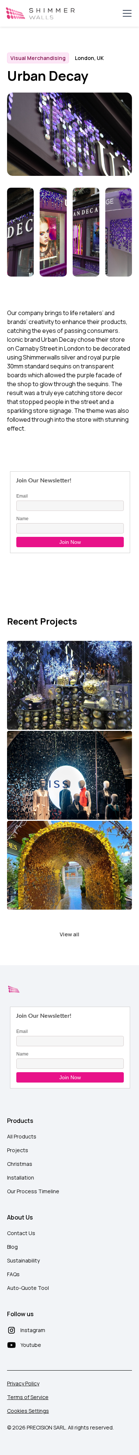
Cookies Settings (28, 1410)
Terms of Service (28, 1397)
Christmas (19, 1163)
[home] (40, 13)
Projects (17, 1150)
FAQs (13, 1274)
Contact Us (21, 1233)
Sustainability (23, 1260)
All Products (21, 1136)
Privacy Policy (23, 1383)
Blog (12, 1246)
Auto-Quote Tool (28, 1287)
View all (69, 934)
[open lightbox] (20, 233)
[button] (125, 13)
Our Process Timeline (33, 1191)
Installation (20, 1177)
